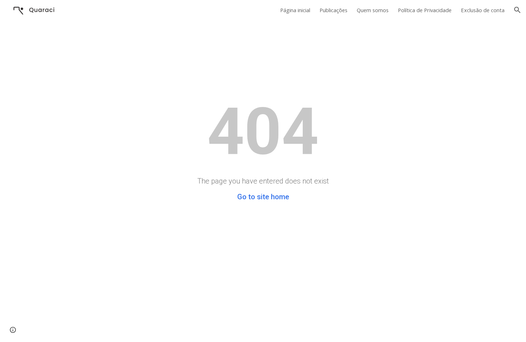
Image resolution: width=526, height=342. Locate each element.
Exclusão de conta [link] (483, 10)
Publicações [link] (333, 10)
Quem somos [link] (373, 10)
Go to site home (263, 196)
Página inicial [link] (295, 10)
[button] (517, 10)
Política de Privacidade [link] (425, 10)
